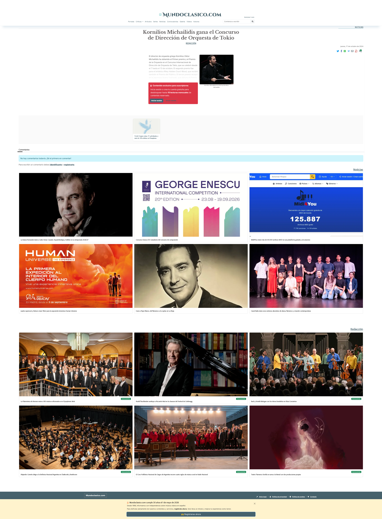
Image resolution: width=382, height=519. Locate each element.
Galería (182, 22)
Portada (131, 22)
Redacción (191, 43)
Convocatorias (172, 22)
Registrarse (247, 17)
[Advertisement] (191, 4)
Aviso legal (263, 497)
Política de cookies (298, 497)
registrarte (69, 164)
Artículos (148, 22)
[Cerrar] (254, 503)
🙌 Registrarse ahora (191, 514)
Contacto (313, 497)
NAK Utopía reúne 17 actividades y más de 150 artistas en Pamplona (146, 137)
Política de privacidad (279, 497)
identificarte (56, 164)
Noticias (162, 22)
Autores (196, 22)
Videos (189, 22)
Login (252, 17)
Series (155, 22)
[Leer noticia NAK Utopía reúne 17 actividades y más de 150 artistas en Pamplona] (146, 126)
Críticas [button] (139, 22)
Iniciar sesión (156, 101)
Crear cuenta (171, 101)
